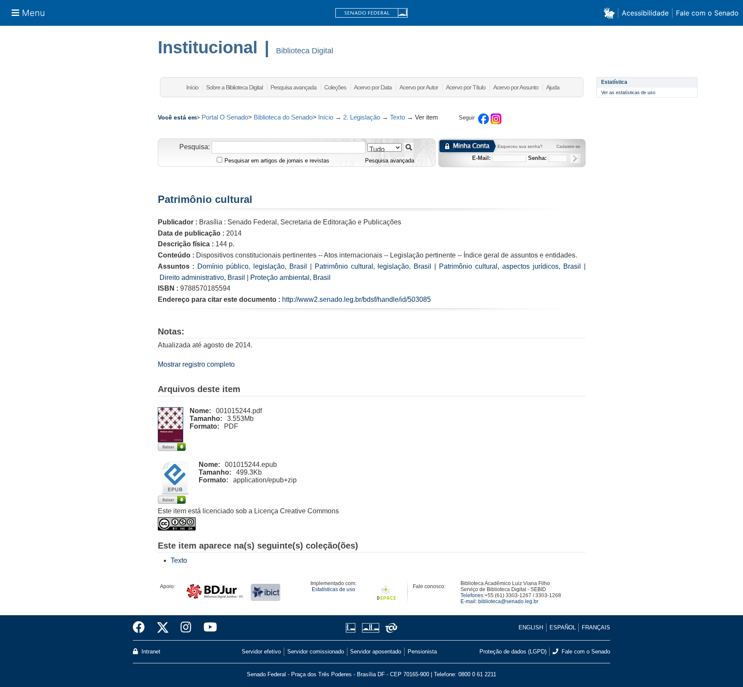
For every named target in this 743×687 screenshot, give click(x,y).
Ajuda (552, 87)
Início (192, 87)
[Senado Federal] (371, 13)
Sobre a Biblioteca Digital (234, 87)
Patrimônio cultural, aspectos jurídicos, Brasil (510, 266)
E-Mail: (481, 158)
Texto (397, 117)
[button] (611, 12)
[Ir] (408, 147)
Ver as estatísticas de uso (628, 92)
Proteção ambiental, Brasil (290, 277)
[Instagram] (186, 628)
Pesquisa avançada (293, 87)
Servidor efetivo (261, 651)
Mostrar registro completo (196, 364)
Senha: (537, 158)
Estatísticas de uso (333, 589)
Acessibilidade (645, 13)
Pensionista (422, 651)
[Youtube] (207, 628)
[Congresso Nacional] (370, 628)
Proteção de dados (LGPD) (513, 651)
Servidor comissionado (315, 651)
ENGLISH (531, 627)
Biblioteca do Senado (283, 117)
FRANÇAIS (596, 627)
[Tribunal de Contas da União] (389, 628)
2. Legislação (361, 117)
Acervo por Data (373, 87)
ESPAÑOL (563, 627)
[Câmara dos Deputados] (352, 628)
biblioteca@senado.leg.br (508, 601)
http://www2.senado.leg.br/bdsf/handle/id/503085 (356, 299)
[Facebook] (142, 628)
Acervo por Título (465, 87)
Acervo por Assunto (515, 87)
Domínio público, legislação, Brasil (252, 266)
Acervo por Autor (418, 87)
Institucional (208, 47)
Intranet (150, 651)
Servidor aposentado (375, 651)
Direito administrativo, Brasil (202, 277)
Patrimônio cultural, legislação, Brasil (373, 266)
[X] (163, 628)
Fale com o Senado (707, 13)
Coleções (335, 87)
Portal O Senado (225, 117)
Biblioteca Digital (304, 50)
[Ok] (574, 158)
